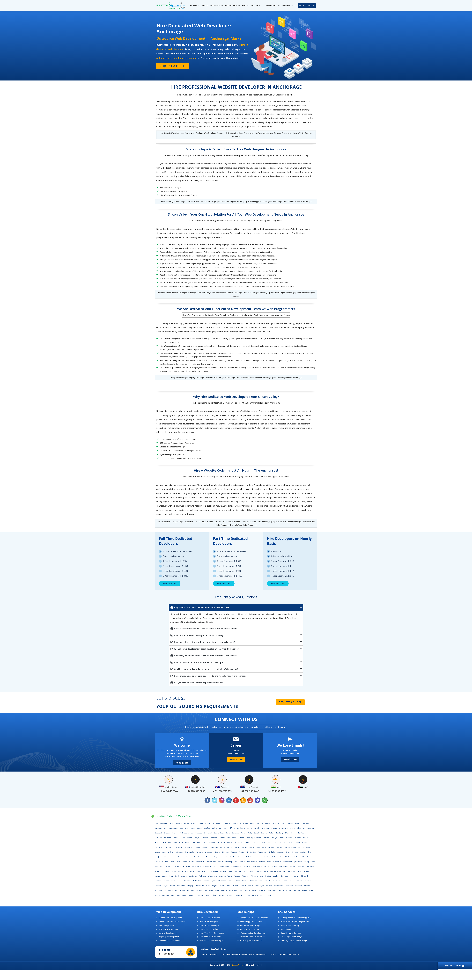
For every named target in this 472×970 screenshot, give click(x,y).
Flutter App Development (251, 940)
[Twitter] (214, 800)
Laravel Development (168, 933)
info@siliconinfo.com (290, 753)
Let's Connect (306, 5)
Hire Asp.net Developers (210, 937)
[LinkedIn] (229, 800)
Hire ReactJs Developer (210, 929)
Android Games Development (252, 937)
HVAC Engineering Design (291, 937)
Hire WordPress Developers (212, 933)
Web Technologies (230, 954)
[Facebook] (207, 800)
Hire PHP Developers (209, 921)
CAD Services (260, 954)
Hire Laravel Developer (209, 925)
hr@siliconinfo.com (236, 753)
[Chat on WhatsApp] (264, 800)
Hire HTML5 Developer (210, 918)
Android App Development (251, 921)
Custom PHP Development (170, 918)
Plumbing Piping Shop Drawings (294, 940)
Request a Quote (173, 66)
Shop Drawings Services (291, 933)
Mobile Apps (246, 954)
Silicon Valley (238, 965)
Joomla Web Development (170, 940)
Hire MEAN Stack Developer (211, 940)
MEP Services (286, 929)
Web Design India (166, 925)
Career (283, 954)
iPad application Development (252, 933)
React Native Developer (250, 929)
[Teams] (257, 800)
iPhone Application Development (254, 918)
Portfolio (273, 954)
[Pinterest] (236, 800)
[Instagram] (222, 800)
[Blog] (243, 800)
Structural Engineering (290, 925)
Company (214, 954)
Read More (182, 762)
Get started (169, 583)
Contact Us (294, 954)
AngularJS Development (169, 937)
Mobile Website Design (250, 925)
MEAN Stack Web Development (172, 921)
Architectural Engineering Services (295, 921)
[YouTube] (250, 800)
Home (204, 954)
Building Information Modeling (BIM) (296, 918)
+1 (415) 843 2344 (166, 953)
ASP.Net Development (168, 929)
